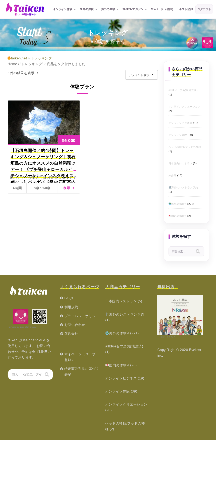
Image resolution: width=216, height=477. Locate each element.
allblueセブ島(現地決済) (183, 90)
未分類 (173, 175)
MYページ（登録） (163, 9)
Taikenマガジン (133, 9)
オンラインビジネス (180, 123)
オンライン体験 (63, 9)
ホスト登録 (186, 9)
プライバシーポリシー (81, 316)
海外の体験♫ (179, 203)
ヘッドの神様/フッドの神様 (185, 147)
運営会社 (71, 333)
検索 (200, 252)
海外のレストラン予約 (184, 187)
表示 (66, 188)
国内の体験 (87, 9)
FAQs (68, 298)
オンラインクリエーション (184, 106)
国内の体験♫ (179, 215)
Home (12, 64)
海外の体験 (108, 9)
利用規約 (71, 307)
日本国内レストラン (180, 163)
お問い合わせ (74, 325)
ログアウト (204, 9)
